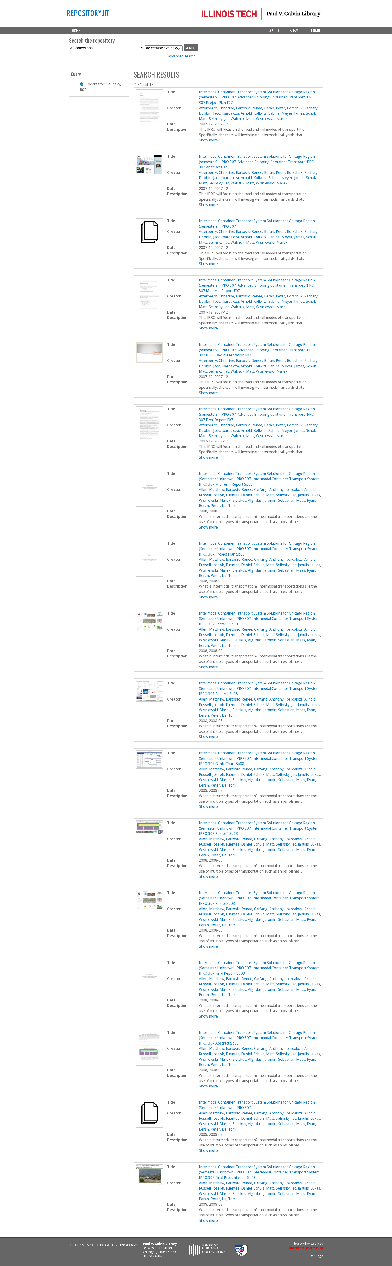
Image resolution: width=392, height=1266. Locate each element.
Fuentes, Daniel (239, 494)
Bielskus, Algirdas (247, 500)
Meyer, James (293, 113)
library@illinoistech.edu (308, 1244)
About (274, 30)
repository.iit (88, 13)
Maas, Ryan (305, 500)
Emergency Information (306, 1248)
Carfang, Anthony (269, 489)
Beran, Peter (274, 108)
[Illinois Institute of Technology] (103, 1245)
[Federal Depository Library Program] (241, 1254)
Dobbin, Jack (209, 113)
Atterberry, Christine (216, 108)
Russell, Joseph (211, 494)
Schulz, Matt (264, 494)
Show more (208, 140)
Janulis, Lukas (309, 494)
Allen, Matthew (211, 489)
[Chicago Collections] (207, 1254)
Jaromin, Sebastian (278, 500)
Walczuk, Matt (242, 118)
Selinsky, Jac (219, 118)
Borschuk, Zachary (302, 108)
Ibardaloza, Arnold (237, 113)
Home (76, 30)
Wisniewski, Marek (271, 118)
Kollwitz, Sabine (267, 113)
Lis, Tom (229, 505)
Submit (295, 30)
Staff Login (316, 1256)
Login (315, 30)
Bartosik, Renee (249, 108)
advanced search (182, 56)
